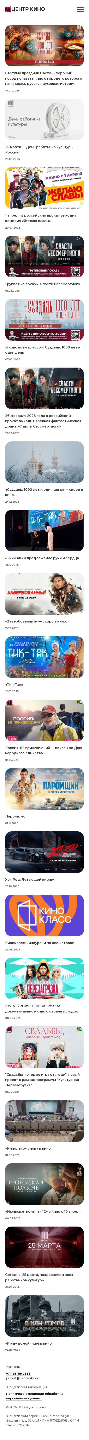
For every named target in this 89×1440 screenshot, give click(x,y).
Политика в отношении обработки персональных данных (34, 1396)
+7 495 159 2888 (18, 1373)
